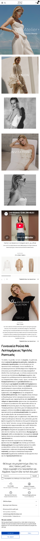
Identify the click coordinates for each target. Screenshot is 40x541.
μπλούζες (28, 419)
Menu (2, 3)
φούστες (18, 408)
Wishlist (36, 2)
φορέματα (7, 408)
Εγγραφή (35, 476)
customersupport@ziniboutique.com (12, 514)
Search (5, 2)
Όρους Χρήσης (27, 478)
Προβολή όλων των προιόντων (28, 279)
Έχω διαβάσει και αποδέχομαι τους (17, 478)
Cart (38, 3)
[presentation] (1, 29)
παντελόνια (22, 414)
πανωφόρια (28, 423)
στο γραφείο (32, 412)
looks (26, 412)
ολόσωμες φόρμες (7, 417)
